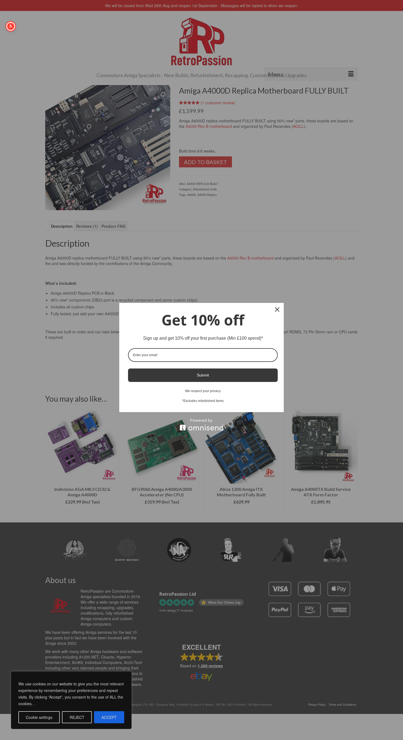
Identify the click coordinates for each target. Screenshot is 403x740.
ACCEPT (109, 717)
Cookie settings (39, 717)
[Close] (277, 309)
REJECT (77, 717)
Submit (203, 375)
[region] (71, 700)
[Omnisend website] (201, 424)
